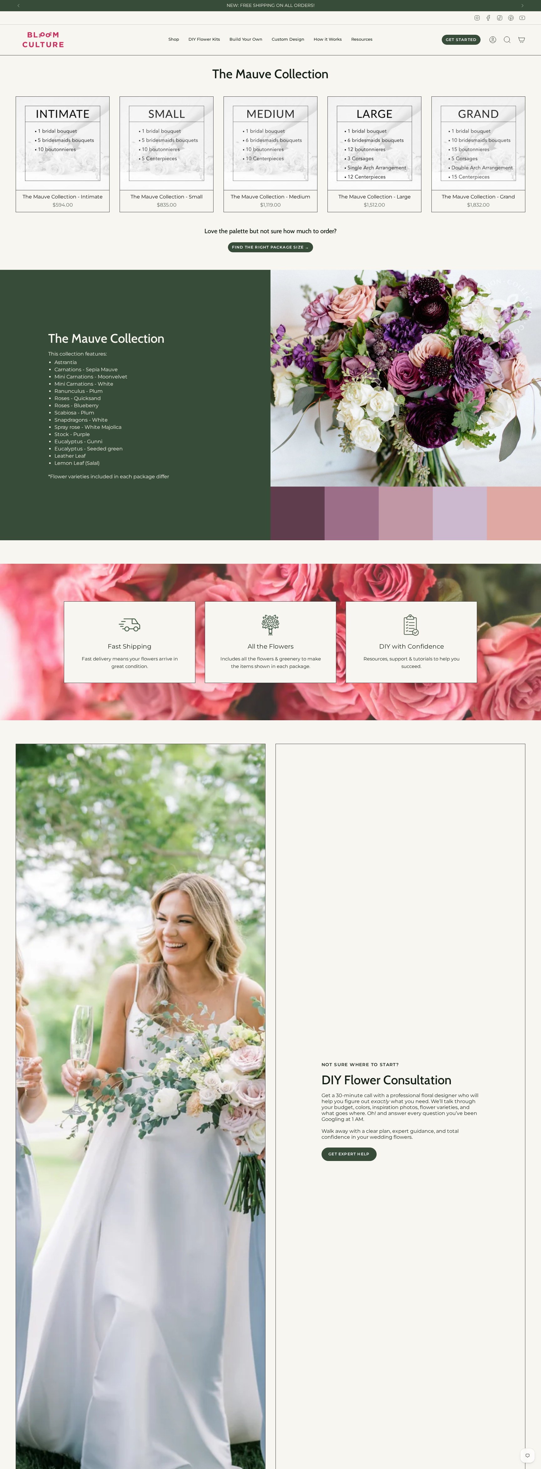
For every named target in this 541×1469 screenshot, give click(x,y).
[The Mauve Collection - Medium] (270, 143)
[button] (174, 40)
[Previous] (18, 5)
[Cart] (521, 39)
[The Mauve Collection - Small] (166, 143)
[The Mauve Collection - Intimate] (62, 143)
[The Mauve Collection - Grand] (478, 143)
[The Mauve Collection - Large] (374, 143)
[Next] (522, 5)
